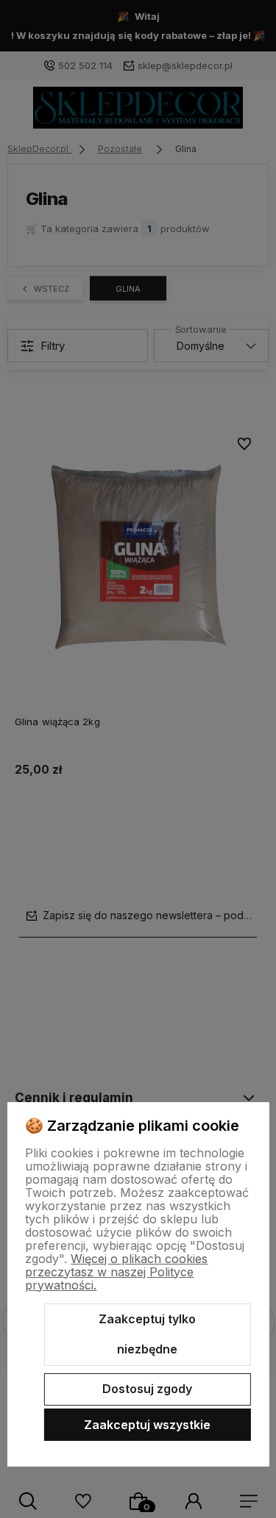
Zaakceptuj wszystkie (147, 1424)
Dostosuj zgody (147, 1388)
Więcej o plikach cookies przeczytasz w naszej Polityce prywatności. (116, 1271)
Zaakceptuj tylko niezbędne (147, 1334)
